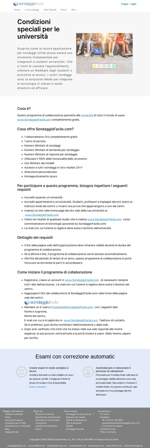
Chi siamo (104, 414)
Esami (38, 429)
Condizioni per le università (17, 426)
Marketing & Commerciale (47, 420)
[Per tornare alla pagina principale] (28, 3)
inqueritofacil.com (114, 446)
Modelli (69, 426)
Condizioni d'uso (107, 429)
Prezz (7, 417)
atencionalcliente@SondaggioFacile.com (121, 423)
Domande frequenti (14, 420)
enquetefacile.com (77, 446)
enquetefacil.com (96, 446)
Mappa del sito (12, 432)
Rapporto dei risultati (75, 417)
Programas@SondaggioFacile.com (72, 307)
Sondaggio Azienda (75, 429)
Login (133, 4)
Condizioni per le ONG (15, 423)
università (87, 115)
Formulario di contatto (112, 426)
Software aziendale (14, 414)
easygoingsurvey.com (57, 446)
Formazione (41, 423)
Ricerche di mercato (44, 414)
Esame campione (37, 387)
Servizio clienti (111, 439)
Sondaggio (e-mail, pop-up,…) (80, 414)
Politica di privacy (108, 432)
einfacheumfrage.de (133, 446)
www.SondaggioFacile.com (34, 119)
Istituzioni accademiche (46, 426)
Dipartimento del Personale (48, 417)
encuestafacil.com (36, 446)
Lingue (124, 4)
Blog (7, 429)
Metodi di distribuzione (76, 420)
